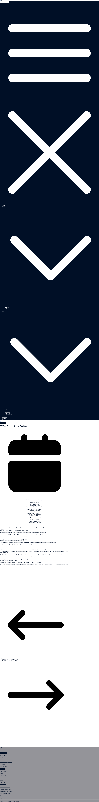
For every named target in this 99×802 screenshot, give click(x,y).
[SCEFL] (1, 0)
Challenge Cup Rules (4, 795)
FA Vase (6, 410)
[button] (50, 306)
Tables (3, 207)
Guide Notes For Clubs (5, 787)
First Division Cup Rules (5, 793)
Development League (8, 309)
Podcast (1, 780)
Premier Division (7, 307)
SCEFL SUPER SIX (3, 766)
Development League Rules (6, 791)
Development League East (5, 760)
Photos (1, 777)
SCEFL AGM (2, 764)
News (3, 209)
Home (3, 204)
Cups (3, 311)
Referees (4, 419)
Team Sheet (2, 782)
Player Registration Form (5, 798)
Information (4, 418)
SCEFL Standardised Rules (5, 789)
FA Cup (6, 409)
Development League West (6, 762)
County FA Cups (7, 413)
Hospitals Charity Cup (8, 414)
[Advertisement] (34, 581)
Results (3, 206)
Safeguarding (3, 775)
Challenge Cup (7, 412)
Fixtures (3, 205)
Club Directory (4, 417)
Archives (2, 773)
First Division (7, 308)
